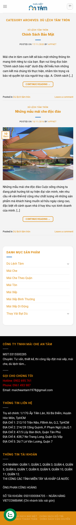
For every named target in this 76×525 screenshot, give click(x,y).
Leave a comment (64, 97)
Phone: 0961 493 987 (17, 385)
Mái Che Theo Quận (19, 278)
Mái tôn (11, 285)
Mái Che (11, 271)
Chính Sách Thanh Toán (22, 519)
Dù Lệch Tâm (15, 263)
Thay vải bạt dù (17, 313)
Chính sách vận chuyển (55, 519)
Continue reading (38, 84)
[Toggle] (68, 263)
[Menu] (5, 6)
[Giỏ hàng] (70, 6)
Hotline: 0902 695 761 (17, 380)
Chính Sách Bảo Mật (38, 34)
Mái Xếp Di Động (17, 306)
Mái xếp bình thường (20, 299)
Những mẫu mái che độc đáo (38, 111)
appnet (52, 44)
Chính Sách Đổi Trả (51, 516)
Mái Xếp (11, 292)
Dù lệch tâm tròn (38, 30)
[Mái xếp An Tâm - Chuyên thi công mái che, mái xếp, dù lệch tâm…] (38, 6)
